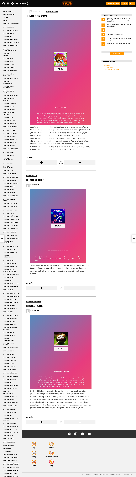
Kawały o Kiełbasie (9, 174)
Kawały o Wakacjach (10, 389)
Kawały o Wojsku (9, 400)
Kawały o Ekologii (9, 121)
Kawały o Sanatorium (10, 315)
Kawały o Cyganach (9, 103)
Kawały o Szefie (8, 351)
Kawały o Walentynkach (8, 392)
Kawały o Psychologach (11, 296)
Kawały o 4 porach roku (11, 24)
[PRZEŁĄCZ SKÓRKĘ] (28, 3)
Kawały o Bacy (8, 61)
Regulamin (95, 474)
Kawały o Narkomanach (11, 238)
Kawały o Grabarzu (9, 143)
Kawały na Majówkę (10, 474)
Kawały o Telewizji (9, 370)
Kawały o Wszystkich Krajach (10, 419)
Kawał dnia (107, 65)
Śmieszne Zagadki (9, 14)
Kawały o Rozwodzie (10, 309)
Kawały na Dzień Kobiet (11, 464)
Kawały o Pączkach (9, 249)
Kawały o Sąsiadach (10, 318)
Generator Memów (113, 3)
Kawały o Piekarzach (10, 252)
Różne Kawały (7, 451)
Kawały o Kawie (8, 171)
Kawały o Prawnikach (10, 287)
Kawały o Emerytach (10, 124)
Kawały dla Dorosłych (10, 458)
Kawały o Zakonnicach (10, 426)
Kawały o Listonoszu (10, 207)
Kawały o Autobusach (10, 46)
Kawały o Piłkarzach (10, 266)
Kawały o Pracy (8, 281)
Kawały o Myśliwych (10, 235)
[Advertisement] (116, 86)
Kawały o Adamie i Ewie (10, 30)
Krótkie (5, 18)
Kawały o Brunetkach (10, 79)
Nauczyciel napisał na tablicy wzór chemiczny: (119, 44)
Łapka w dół (79, 162)
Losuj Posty (117, 53)
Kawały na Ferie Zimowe (11, 467)
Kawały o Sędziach (9, 321)
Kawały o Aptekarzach (10, 40)
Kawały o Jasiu (8, 163)
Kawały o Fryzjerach (10, 133)
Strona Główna (104, 474)
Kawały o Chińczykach (10, 96)
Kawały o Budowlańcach (8, 82)
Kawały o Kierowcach (10, 177)
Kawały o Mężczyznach (10, 229)
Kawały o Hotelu (8, 152)
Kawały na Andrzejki (10, 461)
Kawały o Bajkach (9, 65)
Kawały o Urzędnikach (10, 386)
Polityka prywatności (115, 474)
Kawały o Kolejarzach (10, 183)
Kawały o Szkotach (9, 360)
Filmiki (124, 3)
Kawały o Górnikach (10, 140)
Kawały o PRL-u (8, 290)
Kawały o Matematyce (10, 226)
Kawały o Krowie (8, 190)
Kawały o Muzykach (9, 232)
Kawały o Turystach (10, 379)
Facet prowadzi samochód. (114, 30)
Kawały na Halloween (10, 470)
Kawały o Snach (8, 332)
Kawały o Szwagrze (9, 367)
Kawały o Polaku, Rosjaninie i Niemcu (9, 270)
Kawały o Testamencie (10, 376)
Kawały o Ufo (7, 382)
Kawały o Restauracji (10, 303)
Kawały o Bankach (9, 68)
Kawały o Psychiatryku (11, 293)
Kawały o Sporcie (9, 335)
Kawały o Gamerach (9, 136)
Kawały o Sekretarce (10, 325)
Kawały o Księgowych (10, 196)
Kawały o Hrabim (8, 155)
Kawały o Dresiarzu (9, 110)
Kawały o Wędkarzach (10, 403)
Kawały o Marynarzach (11, 219)
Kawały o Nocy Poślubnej (8, 242)
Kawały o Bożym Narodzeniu (8, 75)
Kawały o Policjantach (11, 274)
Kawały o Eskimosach (10, 127)
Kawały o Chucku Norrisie (9, 99)
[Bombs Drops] (2, 238)
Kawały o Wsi (7, 415)
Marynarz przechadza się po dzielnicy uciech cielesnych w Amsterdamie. (119, 39)
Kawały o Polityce (9, 277)
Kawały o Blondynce (10, 71)
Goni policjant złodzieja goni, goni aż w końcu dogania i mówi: (119, 25)
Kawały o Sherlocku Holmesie (10, 328)
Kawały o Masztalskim (10, 223)
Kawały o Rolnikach (9, 306)
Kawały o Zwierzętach (10, 433)
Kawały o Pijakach (9, 263)
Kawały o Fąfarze (9, 130)
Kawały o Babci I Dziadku (8, 54)
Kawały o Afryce (8, 33)
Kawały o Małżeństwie (10, 216)
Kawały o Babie (8, 58)
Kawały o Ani (7, 36)
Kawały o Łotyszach (10, 210)
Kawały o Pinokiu (8, 260)
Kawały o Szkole (8, 354)
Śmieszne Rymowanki (10, 455)
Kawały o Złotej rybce (11, 429)
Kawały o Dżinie (8, 118)
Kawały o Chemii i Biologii (8, 92)
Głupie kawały (8, 448)
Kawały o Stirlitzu (9, 357)
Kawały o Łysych (8, 213)
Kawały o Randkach (9, 299)
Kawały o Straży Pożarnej (8, 344)
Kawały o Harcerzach (10, 149)
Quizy (131, 3)
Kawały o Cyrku (8, 107)
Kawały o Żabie (8, 436)
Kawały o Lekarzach (10, 204)
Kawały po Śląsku (9, 442)
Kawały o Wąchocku (10, 397)
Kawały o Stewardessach (8, 339)
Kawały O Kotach (9, 187)
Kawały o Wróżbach (9, 412)
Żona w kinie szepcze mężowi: (115, 34)
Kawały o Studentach (10, 348)
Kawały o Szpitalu (9, 364)
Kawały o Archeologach (11, 43)
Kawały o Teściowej (10, 373)
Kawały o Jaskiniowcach (8, 167)
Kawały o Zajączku (9, 423)
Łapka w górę (41, 162)
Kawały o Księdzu (9, 193)
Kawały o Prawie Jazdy (11, 284)
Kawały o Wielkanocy (10, 406)
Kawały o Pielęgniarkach (8, 256)
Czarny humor (7, 11)
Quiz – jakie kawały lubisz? (112, 69)
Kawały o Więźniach (9, 409)
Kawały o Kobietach (9, 180)
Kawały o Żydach (8, 439)
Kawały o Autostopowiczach (9, 50)
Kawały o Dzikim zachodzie (8, 113)
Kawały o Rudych (8, 312)
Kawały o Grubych (9, 146)
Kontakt (88, 474)
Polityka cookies (128, 474)
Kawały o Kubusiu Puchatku (9, 200)
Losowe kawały (108, 67)
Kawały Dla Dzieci (9, 27)
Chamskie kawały (9, 445)
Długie (5, 21)
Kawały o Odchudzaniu (10, 246)
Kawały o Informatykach (8, 159)
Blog (83, 474)
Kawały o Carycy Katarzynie (8, 87)
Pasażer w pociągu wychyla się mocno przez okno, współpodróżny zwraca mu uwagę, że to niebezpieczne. (119, 20)
